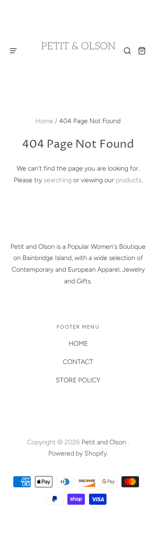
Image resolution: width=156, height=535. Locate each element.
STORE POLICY (78, 380)
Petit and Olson (105, 442)
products (128, 180)
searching (58, 180)
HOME (78, 343)
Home (44, 121)
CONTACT (78, 362)
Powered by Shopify (77, 453)
